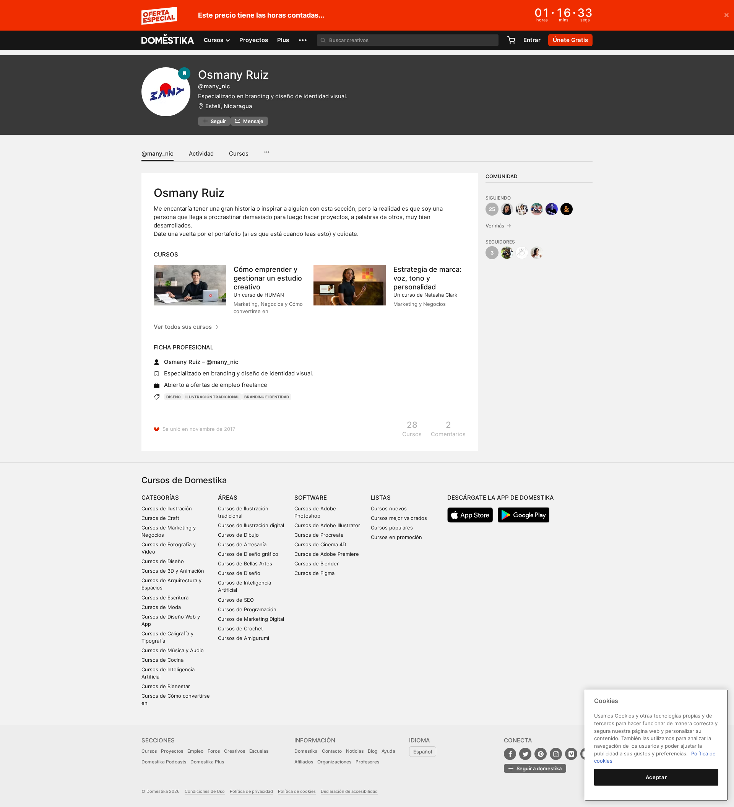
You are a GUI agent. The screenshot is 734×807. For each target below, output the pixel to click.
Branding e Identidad (266, 397)
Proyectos (253, 40)
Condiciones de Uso (205, 791)
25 (492, 209)
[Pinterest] (540, 754)
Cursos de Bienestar (165, 686)
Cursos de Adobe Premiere (326, 554)
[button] (302, 40)
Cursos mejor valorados (399, 518)
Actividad (201, 153)
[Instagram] (556, 754)
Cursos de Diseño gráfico (248, 554)
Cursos (238, 153)
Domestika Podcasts (163, 762)
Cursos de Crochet (240, 628)
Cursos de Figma (314, 573)
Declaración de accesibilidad (349, 791)
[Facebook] (510, 754)
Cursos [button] (214, 40)
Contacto (332, 751)
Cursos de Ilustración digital (251, 525)
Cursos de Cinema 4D (320, 544)
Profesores (367, 762)
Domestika (306, 751)
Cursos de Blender (316, 563)
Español (422, 752)
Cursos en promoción (396, 537)
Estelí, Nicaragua (228, 106)
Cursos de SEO (236, 600)
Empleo (195, 751)
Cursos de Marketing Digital (251, 619)
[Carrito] (511, 40)
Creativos (234, 751)
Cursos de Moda (161, 607)
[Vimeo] (571, 754)
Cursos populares (392, 527)
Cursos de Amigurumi (243, 638)
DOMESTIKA (168, 40)
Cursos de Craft (160, 518)
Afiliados (303, 762)
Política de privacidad (251, 791)
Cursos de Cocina (162, 660)
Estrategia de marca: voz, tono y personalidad (427, 278)
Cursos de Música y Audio (172, 650)
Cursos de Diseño (162, 561)
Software (310, 497)
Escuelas (258, 751)
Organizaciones (334, 762)
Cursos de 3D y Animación (172, 571)
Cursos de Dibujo (238, 535)
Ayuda (388, 751)
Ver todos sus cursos (183, 326)
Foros (214, 751)
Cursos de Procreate (319, 535)
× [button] (726, 14)
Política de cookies (297, 791)
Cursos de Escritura (164, 597)
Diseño (173, 397)
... (267, 149)
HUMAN (274, 295)
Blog (372, 751)
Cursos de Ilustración (166, 508)
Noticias (355, 751)
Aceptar (656, 777)
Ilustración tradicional (212, 397)
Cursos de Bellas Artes (245, 563)
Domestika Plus (207, 762)
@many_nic (157, 153)
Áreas (227, 497)
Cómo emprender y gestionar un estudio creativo (268, 278)
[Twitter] (525, 754)
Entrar (532, 40)
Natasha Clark (440, 295)
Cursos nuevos (389, 508)
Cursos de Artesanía (242, 544)
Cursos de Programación (247, 609)
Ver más (498, 225)
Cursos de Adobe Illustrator (327, 525)
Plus (283, 40)
